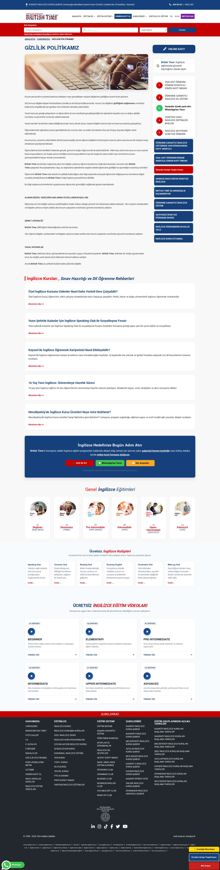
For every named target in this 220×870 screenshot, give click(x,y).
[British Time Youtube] (125, 827)
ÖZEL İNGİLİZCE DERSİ (65, 735)
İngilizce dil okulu (166, 845)
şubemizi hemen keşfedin (156, 450)
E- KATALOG (31, 744)
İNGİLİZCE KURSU (62, 726)
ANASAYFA (76, 16)
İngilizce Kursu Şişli (75, 848)
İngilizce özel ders (126, 848)
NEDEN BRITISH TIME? (36, 730)
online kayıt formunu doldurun (113, 454)
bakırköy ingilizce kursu (46, 845)
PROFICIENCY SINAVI (64, 780)
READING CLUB (104, 778)
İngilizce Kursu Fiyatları (60, 848)
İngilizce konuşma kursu (180, 845)
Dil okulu (76, 845)
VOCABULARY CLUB (106, 790)
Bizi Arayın (204, 866)
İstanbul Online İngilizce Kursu (143, 848)
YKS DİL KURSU (61, 771)
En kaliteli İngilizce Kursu (133, 845)
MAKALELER (31, 753)
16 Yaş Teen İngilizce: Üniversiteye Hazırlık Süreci (61, 383)
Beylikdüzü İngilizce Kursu (63, 845)
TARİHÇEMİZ (31, 726)
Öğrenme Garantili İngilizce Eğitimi (72, 851)
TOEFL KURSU (60, 762)
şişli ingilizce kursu (107, 851)
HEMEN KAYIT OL (123, 16)
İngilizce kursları (35, 848)
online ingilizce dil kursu (92, 851)
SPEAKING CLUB (105, 769)
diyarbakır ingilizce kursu (88, 845)
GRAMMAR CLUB (105, 774)
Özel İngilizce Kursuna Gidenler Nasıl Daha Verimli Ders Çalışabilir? (73, 291)
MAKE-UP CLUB (104, 795)
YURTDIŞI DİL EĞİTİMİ (158, 16)
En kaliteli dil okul (118, 845)
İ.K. (171, 16)
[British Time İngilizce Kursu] (46, 16)
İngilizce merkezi (89, 848)
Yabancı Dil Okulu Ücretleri (141, 851)
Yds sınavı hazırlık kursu (158, 851)
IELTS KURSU (60, 766)
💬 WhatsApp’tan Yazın (110, 463)
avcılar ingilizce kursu (29, 845)
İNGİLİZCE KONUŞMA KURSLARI (69, 730)
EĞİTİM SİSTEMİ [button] (104, 16)
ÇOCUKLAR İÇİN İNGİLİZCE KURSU (70, 744)
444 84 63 (177, 4)
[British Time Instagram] (99, 827)
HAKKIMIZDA (43, 39)
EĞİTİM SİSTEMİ (104, 726)
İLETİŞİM (29, 769)
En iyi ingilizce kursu (104, 845)
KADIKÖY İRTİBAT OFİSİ (137, 778)
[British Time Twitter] (118, 827)
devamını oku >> (36, 304)
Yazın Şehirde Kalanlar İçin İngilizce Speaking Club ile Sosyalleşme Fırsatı (77, 321)
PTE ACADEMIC (61, 775)
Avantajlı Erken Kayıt (204, 849)
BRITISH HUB (188, 16)
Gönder (182, 30)
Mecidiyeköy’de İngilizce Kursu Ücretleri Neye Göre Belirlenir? (69, 412)
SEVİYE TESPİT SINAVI (107, 757)
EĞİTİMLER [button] (88, 16)
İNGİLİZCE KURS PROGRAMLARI (69, 739)
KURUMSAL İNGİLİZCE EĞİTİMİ (68, 753)
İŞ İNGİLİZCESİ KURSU (64, 748)
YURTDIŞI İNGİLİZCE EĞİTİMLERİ (69, 784)
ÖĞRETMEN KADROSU (107, 738)
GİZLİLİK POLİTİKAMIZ (36, 757)
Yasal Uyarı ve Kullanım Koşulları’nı (38, 34)
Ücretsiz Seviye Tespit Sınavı (204, 857)
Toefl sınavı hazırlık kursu (122, 851)
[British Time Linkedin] (93, 827)
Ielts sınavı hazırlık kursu (150, 845)
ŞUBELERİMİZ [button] (139, 16)
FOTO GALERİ (31, 735)
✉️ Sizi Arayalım (140, 463)
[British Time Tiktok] (106, 827)
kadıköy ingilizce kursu (161, 848)
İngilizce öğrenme (102, 848)
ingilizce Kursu (46, 848)
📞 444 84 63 (80, 463)
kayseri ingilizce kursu (177, 848)
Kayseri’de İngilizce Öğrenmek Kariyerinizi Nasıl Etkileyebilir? (69, 350)
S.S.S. (177, 16)
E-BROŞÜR (30, 748)
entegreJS (190, 836)
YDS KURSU (59, 757)
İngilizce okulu (114, 848)
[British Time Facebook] (111, 827)
